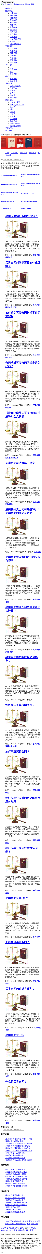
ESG (11, 67)
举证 (30, 1221)
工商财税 (13, 69)
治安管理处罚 (15, 44)
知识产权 (13, 25)
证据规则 (13, 60)
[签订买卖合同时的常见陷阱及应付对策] (17, 823)
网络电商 (13, 23)
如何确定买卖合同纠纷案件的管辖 (18, 1160)
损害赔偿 (13, 32)
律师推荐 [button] (9, 76)
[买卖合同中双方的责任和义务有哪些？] (17, 582)
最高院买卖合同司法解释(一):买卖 (18, 1139)
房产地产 (13, 37)
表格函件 (13, 98)
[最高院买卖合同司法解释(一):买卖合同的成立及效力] (17, 534)
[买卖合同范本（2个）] (17, 919)
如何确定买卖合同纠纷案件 (16, 1174)
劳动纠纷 (13, 20)
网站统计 (29, 1230)
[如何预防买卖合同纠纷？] (17, 726)
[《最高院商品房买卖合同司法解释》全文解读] (17, 438)
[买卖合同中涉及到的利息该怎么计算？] (17, 632)
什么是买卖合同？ (16, 1081)
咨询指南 (13, 13)
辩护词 (12, 95)
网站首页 (9, 8)
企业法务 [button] (9, 65)
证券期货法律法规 (17, 105)
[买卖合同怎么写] (17, 1056)
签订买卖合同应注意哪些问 (16, 1205)
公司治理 (13, 74)
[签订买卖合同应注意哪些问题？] (17, 873)
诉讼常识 (13, 48)
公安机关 (24, 1221)
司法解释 (13, 119)
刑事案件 (13, 18)
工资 (11, 1221)
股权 (11, 72)
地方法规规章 (15, 126)
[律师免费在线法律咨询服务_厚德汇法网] (21, 4)
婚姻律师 (13, 79)
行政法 (12, 114)
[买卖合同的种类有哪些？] (17, 1010)
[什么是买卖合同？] (17, 1103)
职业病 (8, 1224)
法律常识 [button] (9, 11)
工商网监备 (20, 1230)
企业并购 (34, 1224)
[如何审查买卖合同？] (17, 773)
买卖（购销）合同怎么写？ (21, 216)
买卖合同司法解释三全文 (20, 462)
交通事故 (13, 27)
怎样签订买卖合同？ (17, 942)
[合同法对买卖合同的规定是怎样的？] (17, 388)
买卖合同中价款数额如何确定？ (17, 1146)
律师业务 (13, 81)
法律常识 (14, 153)
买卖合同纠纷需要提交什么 (16, 1172)
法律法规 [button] (9, 100)
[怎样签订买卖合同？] (17, 964)
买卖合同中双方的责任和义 (16, 1186)
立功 (17, 1224)
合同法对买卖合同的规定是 (16, 1176)
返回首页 (4, 1228)
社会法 (12, 112)
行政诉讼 (13, 55)
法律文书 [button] (9, 83)
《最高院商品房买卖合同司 (16, 1179)
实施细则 (17, 1221)
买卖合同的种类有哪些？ (20, 988)
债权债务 (13, 30)
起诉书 (12, 93)
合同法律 (13, 34)
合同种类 (32, 153)
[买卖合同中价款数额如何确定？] (17, 682)
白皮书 (12, 41)
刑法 (11, 109)
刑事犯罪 (22, 1224)
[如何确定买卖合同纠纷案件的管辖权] (17, 338)
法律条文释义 (15, 102)
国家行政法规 (15, 123)
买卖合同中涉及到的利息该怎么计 (18, 1148)
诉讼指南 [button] (9, 46)
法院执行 (13, 63)
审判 (7, 1221)
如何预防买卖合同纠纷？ (20, 705)
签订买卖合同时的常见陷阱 (16, 1202)
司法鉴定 (13, 58)
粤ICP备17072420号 (16, 1228)
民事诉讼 (13, 51)
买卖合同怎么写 (14, 1035)
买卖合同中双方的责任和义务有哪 (18, 1144)
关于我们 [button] (9, 130)
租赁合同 (36, 1221)
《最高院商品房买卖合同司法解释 (18, 1151)
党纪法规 (13, 121)
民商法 (12, 107)
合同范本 (13, 88)
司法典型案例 (15, 39)
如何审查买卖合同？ (17, 751)
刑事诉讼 (13, 53)
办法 (13, 1224)
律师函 (12, 90)
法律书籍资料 (15, 86)
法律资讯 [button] (9, 128)
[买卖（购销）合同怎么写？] (17, 237)
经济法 (12, 116)
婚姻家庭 (13, 15)
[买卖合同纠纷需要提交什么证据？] (17, 287)
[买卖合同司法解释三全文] (17, 484)
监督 (28, 1224)
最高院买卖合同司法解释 (15, 1184)
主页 (7, 153)
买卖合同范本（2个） (18, 898)
